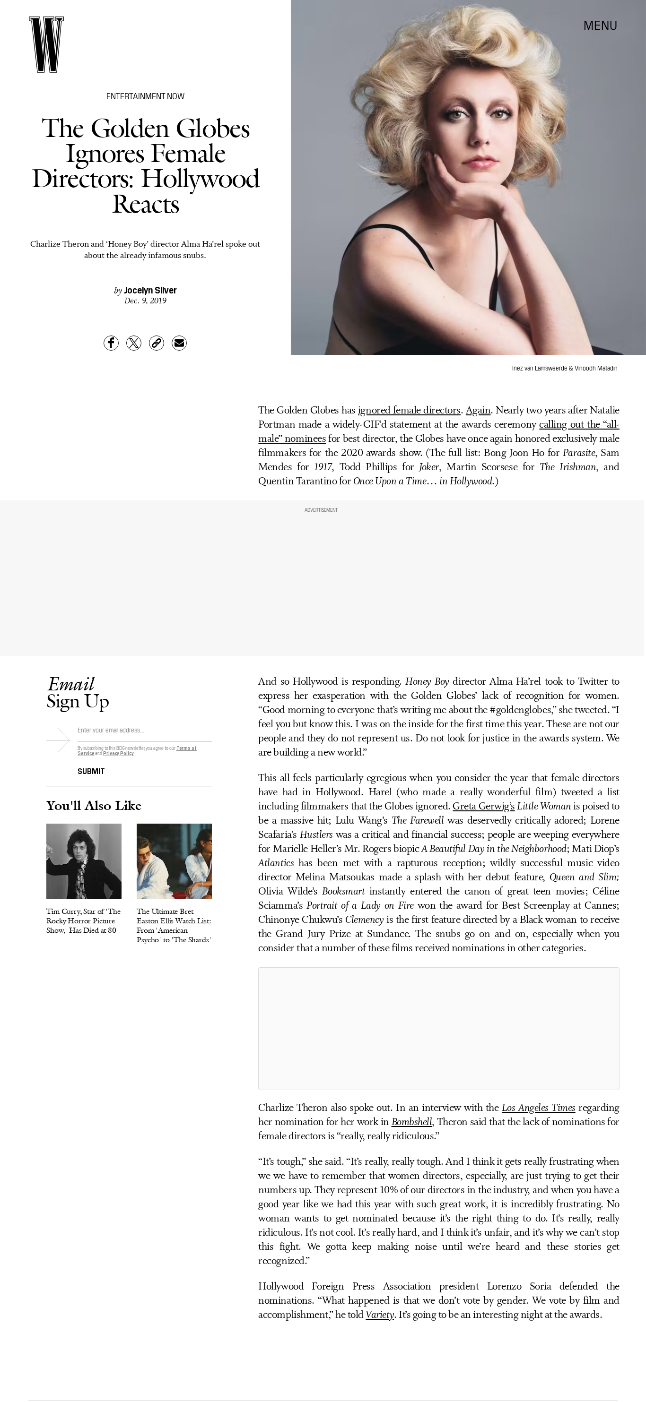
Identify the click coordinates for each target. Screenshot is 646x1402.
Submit (91, 770)
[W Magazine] (46, 44)
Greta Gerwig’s (484, 807)
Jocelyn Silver (150, 289)
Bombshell (412, 1122)
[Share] (111, 343)
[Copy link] (156, 343)
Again (478, 411)
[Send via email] (179, 343)
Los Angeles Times (539, 1108)
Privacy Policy (118, 753)
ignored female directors (409, 411)
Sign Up (77, 692)
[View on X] (439, 1028)
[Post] (133, 343)
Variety (380, 1315)
